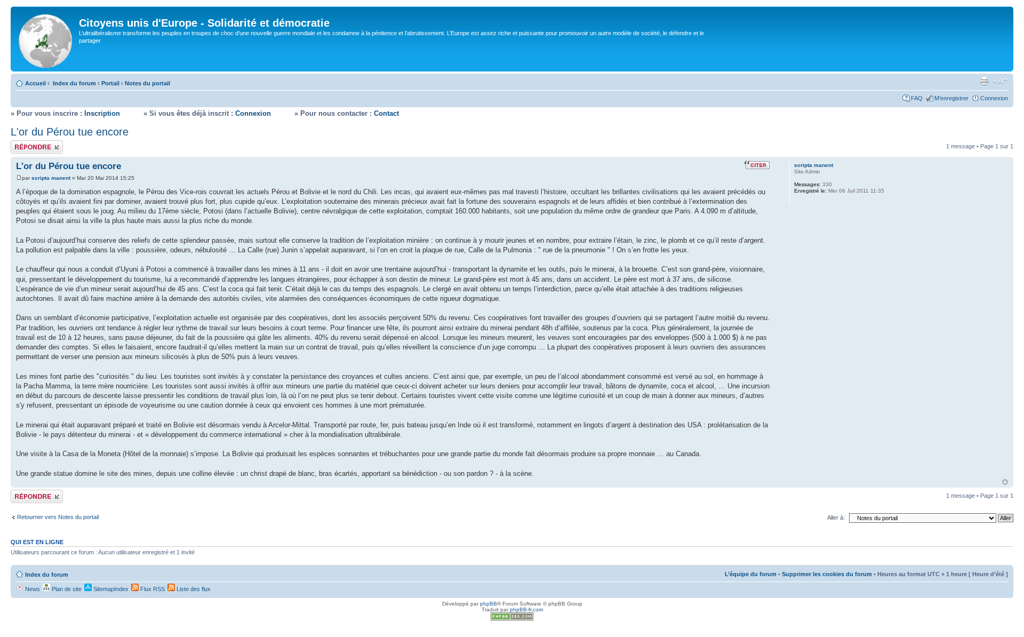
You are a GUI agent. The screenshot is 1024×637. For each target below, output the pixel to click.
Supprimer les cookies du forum (827, 574)
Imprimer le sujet (984, 81)
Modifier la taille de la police (1000, 81)
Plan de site (66, 589)
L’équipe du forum (751, 574)
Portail (110, 83)
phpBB (488, 604)
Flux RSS (152, 589)
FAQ (917, 98)
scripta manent (50, 178)
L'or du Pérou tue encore (70, 132)
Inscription (102, 113)
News (31, 589)
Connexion (994, 98)
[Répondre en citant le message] (757, 165)
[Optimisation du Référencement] (512, 619)
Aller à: (836, 517)
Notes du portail (147, 83)
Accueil (35, 83)
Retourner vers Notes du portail (58, 517)
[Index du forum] (46, 39)
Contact (386, 113)
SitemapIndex (110, 589)
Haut (1005, 482)
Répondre (23, 143)
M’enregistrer (951, 98)
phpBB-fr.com (526, 609)
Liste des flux (193, 589)
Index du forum (74, 83)
